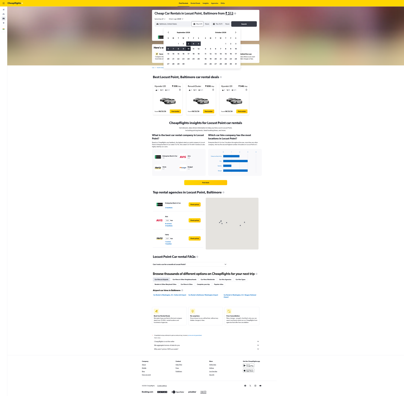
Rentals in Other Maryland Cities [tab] (165, 284)
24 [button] (188, 59)
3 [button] (188, 44)
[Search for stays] (3, 14)
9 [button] (183, 49)
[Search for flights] (3, 10)
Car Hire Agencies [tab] (225, 279)
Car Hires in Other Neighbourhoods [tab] (184, 279)
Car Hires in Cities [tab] (187, 284)
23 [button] (183, 59)
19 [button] (198, 54)
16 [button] (183, 54)
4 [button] (193, 44)
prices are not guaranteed (195, 335)
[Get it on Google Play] (248, 365)
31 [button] (236, 64)
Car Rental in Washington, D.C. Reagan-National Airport (240, 296)
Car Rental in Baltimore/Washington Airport (203, 295)
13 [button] (168, 54)
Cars (153, 67)
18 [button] (193, 54)
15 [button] (178, 54)
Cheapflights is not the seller (164, 341)
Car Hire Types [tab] (240, 279)
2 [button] (183, 44)
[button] (3, 3)
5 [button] (198, 44)
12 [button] (198, 49)
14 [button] (173, 54)
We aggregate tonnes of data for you (167, 345)
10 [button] (188, 49)
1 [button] (178, 44)
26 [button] (198, 59)
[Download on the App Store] (248, 370)
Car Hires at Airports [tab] (161, 279)
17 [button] (188, 54)
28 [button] (173, 64)
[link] (205, 182)
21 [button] (173, 59)
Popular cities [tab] (218, 284)
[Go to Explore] (3, 23)
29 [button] (178, 64)
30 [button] (183, 64)
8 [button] (178, 49)
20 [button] (168, 59)
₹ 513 (229, 13)
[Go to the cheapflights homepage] (15, 3)
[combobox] (160, 19)
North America (161, 67)
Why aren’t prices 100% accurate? (166, 349)
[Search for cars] (3, 18)
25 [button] (193, 59)
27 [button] (168, 64)
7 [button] (173, 49)
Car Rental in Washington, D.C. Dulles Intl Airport (169, 295)
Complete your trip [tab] (203, 284)
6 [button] (168, 49)
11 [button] (193, 49)
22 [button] (178, 59)
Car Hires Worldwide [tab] (208, 279)
